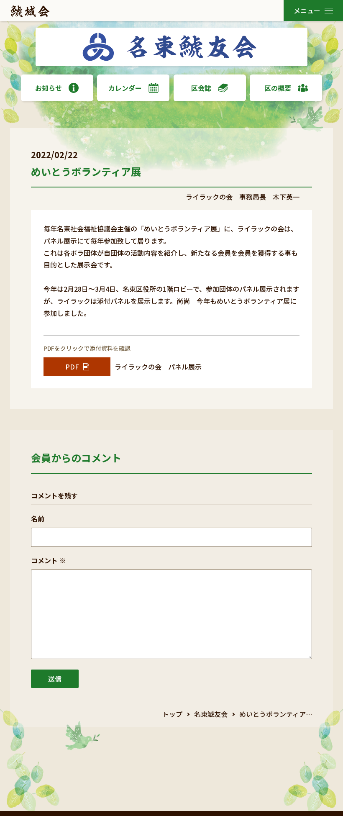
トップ (172, 714)
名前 (37, 518)
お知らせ (48, 88)
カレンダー (125, 88)
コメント (48, 560)
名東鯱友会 (211, 714)
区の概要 (277, 88)
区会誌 (201, 88)
